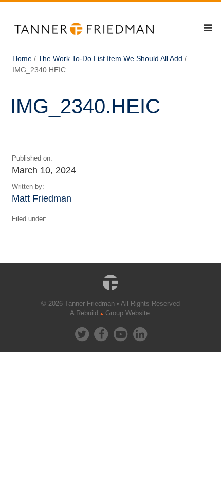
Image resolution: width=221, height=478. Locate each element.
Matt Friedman (41, 198)
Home (22, 58)
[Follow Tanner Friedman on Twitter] (83, 332)
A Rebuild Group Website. (111, 313)
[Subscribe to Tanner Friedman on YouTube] (121, 332)
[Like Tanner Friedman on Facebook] (102, 332)
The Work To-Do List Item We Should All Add (110, 58)
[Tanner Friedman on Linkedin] (140, 332)
